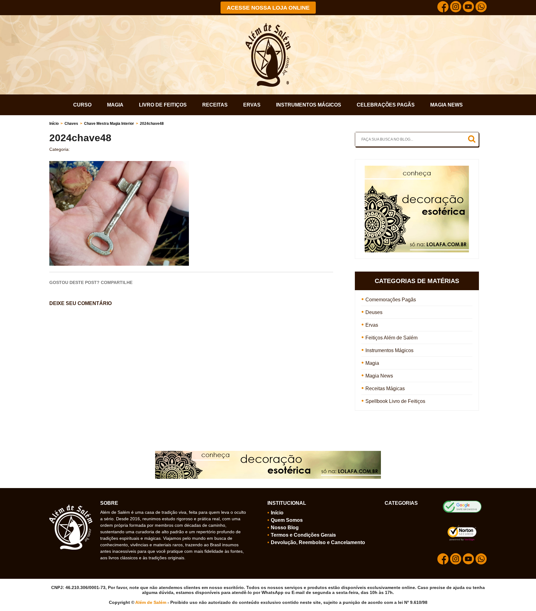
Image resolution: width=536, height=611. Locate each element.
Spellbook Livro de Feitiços (395, 401)
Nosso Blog (285, 527)
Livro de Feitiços (163, 104)
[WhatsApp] (481, 7)
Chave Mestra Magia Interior (109, 123)
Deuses (373, 312)
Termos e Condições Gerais (303, 535)
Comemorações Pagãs (390, 299)
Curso (82, 104)
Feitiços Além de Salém (391, 337)
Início (54, 123)
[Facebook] (443, 7)
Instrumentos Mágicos (308, 104)
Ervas (252, 104)
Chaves (71, 123)
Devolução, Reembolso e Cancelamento (318, 542)
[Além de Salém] (268, 25)
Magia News (446, 104)
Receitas (215, 104)
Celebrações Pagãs (386, 104)
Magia (115, 104)
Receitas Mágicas (385, 388)
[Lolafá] (416, 168)
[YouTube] (468, 7)
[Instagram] (455, 7)
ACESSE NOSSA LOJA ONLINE (268, 8)
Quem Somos (287, 520)
